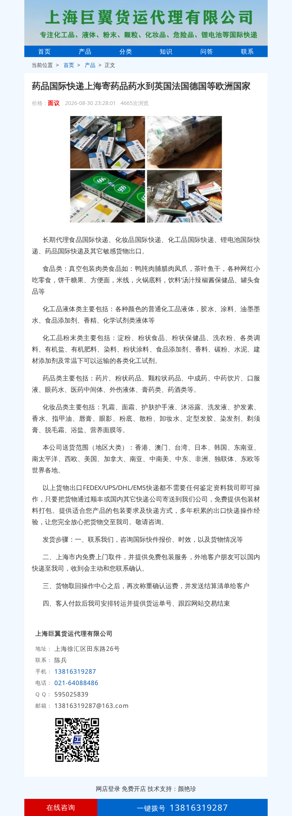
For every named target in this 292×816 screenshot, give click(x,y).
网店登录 (108, 788)
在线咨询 (60, 807)
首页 (44, 51)
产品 (85, 51)
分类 (125, 51)
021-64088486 (76, 683)
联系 (247, 51)
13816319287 (75, 671)
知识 (166, 51)
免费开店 (134, 788)
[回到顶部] (282, 787)
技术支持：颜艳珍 (172, 788)
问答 (206, 51)
